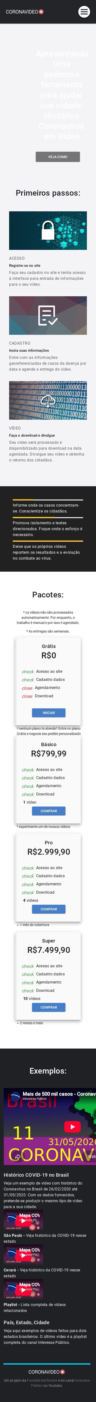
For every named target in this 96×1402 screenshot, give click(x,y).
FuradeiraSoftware (42, 1380)
